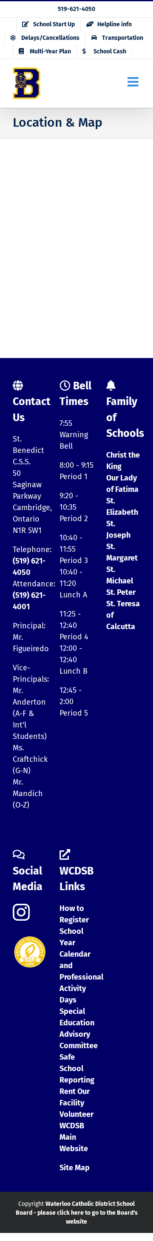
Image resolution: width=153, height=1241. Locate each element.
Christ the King (123, 460)
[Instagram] (21, 912)
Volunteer (77, 1114)
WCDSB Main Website (74, 1137)
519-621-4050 (76, 9)
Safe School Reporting (77, 1068)
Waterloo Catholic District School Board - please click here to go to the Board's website (77, 1212)
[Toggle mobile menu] (134, 81)
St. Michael (119, 575)
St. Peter (121, 592)
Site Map (75, 1167)
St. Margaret (122, 552)
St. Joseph (118, 529)
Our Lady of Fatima (122, 483)
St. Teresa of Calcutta (123, 615)
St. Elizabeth (122, 506)
